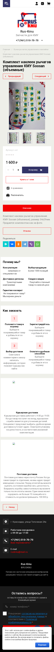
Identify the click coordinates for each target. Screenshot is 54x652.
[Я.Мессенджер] (6, 244)
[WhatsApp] (37, 244)
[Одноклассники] (18, 244)
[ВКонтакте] (12, 244)
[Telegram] (25, 244)
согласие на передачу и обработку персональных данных (27, 615)
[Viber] (31, 244)
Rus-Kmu (27, 31)
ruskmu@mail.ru (19, 552)
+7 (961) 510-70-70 (27, 40)
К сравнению (17, 188)
